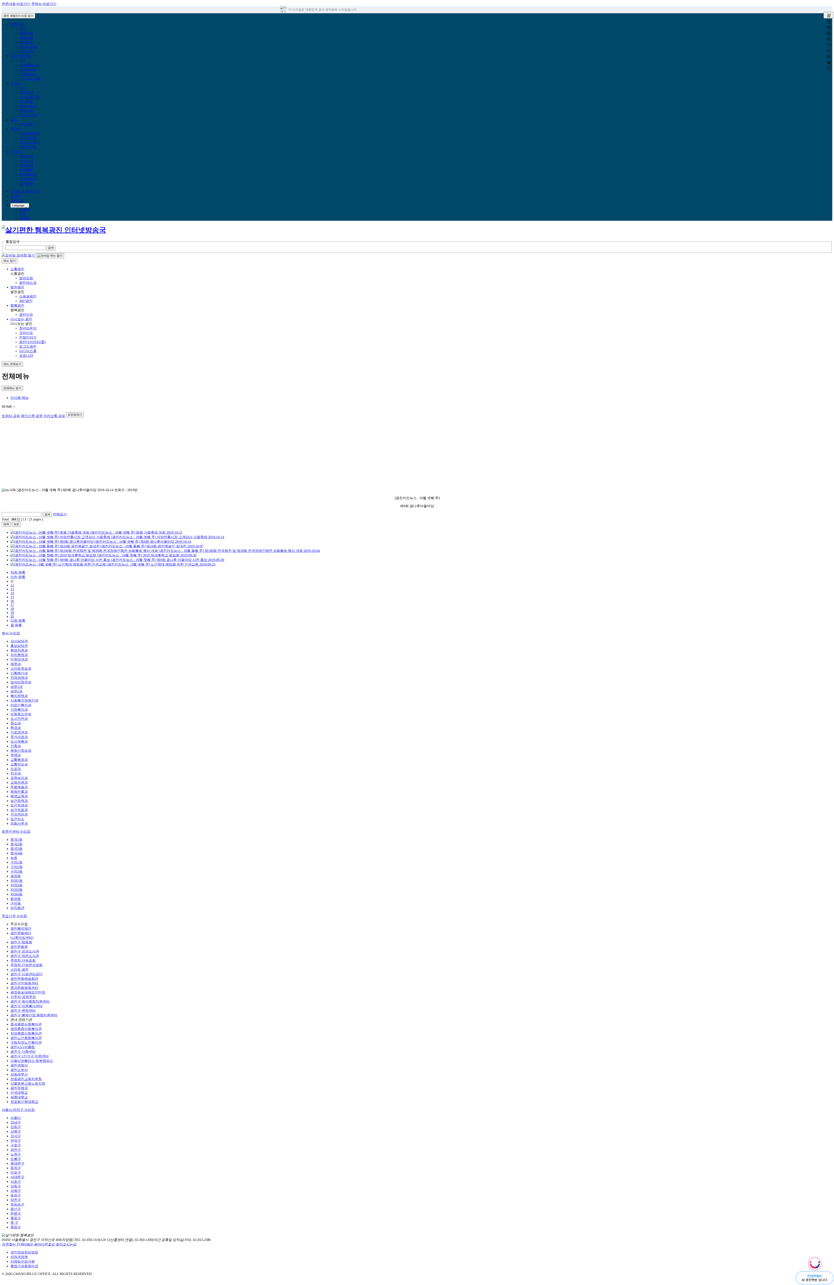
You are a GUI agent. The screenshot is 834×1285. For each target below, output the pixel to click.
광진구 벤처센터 (23, 1010)
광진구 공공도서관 (24, 951)
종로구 (15, 1218)
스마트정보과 (20, 668)
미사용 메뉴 (19, 398)
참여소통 (26, 37)
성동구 (15, 1186)
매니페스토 (27, 69)
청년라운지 (27, 328)
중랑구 (15, 1227)
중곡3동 (16, 849)
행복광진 (17, 305)
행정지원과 (19, 650)
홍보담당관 (19, 646)
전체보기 (60, 514)
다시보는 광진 (21, 319)
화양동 (15, 899)
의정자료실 (27, 179)
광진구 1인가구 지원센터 (29, 1056)
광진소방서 (19, 1070)
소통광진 (17, 269)
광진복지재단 (20, 928)
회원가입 (17, 200)
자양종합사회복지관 (26, 1033)
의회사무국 (19, 823)
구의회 (15, 151)
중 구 (14, 1222)
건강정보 (26, 101)
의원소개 (26, 161)
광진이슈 (26, 314)
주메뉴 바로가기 (43, 4)
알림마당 (26, 110)
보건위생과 (19, 805)
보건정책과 (19, 801)
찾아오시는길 (66, 1244)
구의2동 (16, 867)
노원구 (15, 1154)
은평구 (15, 1213)
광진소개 (26, 51)
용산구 (15, 1209)
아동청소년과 (20, 714)
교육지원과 (19, 782)
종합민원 (26, 33)
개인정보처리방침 (24, 1252)
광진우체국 (19, 1088)
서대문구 (17, 1177)
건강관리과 (19, 814)
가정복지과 (19, 709)
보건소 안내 (28, 115)
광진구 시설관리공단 (26, 974)
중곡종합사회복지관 (26, 1024)
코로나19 (26, 355)
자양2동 (16, 885)
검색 (47, 514)
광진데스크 (27, 283)
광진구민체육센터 (24, 983)
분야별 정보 (28, 47)
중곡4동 (16, 853)
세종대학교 (19, 1097)
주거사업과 (19, 737)
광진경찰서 (19, 1065)
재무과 (15, 664)
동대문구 (17, 1163)
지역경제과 (19, 678)
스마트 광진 (19, 969)
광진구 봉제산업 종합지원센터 (33, 1015)
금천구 (15, 1150)
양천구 (15, 1200)
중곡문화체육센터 (24, 988)
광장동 (15, 876)
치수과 (15, 773)
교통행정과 (19, 760)
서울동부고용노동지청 (27, 1083)
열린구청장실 (20, 56)
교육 (13, 120)
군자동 (15, 903)
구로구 (15, 1145)
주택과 (15, 755)
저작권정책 (19, 1257)
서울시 (15, 1118)
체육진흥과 (19, 791)
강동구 (15, 1127)
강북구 (15, 1131)
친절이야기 (27, 337)
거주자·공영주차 (23, 997)
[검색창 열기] (18, 255)
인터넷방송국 (29, 133)
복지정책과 (19, 696)
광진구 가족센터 (23, 1051)
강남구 (15, 1122)
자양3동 (16, 890)
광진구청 (17, 24)
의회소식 (26, 165)
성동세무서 (19, 1074)
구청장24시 (27, 74)
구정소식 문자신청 (24, 191)
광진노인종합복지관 (26, 1038)
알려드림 (26, 278)
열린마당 (26, 183)
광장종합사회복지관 (26, 1029)
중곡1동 (16, 839)
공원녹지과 (19, 778)
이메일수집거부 (22, 1261)
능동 (13, 858)
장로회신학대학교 (24, 1102)
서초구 (15, 1181)
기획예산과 (19, 673)
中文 (22, 214)
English (24, 209)
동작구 (15, 1168)
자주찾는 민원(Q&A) (17, 1244)
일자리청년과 (20, 682)
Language (18, 205)
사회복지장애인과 (24, 700)
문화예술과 (19, 787)
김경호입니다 (29, 65)
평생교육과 (19, 796)
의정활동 (26, 170)
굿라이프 (26, 333)
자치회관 (17, 908)
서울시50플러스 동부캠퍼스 (31, 1061)
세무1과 (16, 687)
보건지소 (17, 819)
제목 (6, 524)
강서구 (15, 1136)
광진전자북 (27, 147)
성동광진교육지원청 (26, 1079)
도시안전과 (19, 719)
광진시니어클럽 (22, 1047)
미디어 (15, 129)
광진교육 (26, 124)
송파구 (15, 1195)
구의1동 (16, 862)
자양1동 (16, 880)
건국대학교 (19, 1092)
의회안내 (26, 156)
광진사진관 (27, 138)
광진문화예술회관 (24, 979)
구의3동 (16, 871)
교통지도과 (19, 764)
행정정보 (26, 42)
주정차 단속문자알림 (26, 965)
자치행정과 (19, 655)
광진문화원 (19, 947)
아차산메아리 (29, 142)
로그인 (15, 196)
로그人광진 (27, 346)
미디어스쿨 (27, 351)
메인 (22, 28)
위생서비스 (27, 106)
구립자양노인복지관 (26, 1042)
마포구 (15, 1172)
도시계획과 (19, 741)
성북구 (15, 1191)
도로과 (15, 769)
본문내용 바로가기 (16, 4)
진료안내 (26, 92)
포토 (16, 524)
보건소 (15, 83)
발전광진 (17, 287)
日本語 (24, 218)
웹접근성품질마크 (24, 1266)
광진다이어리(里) (32, 342)
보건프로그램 (29, 97)
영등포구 (17, 1204)
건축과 (15, 746)
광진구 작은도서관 (24, 956)
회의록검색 (27, 174)
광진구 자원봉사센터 (26, 1006)
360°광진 (26, 301)
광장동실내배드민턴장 (27, 992)
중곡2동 (16, 844)
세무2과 (16, 691)
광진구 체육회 (21, 942)
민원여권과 (19, 659)
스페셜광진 (27, 296)
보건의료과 (19, 810)
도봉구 (15, 1159)
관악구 (15, 1140)
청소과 (15, 723)
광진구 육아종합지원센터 (30, 1001)
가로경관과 (19, 732)
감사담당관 (19, 641)
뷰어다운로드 (44, 1244)
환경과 (15, 728)
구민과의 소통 (30, 79)
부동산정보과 (20, 750)
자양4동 (16, 894)
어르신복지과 (20, 705)
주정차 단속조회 (23, 960)
